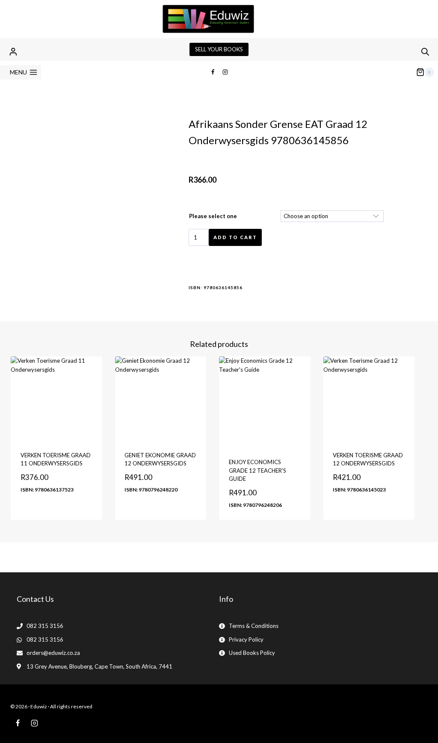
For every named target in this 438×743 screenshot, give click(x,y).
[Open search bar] (425, 51)
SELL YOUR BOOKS (219, 49)
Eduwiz (38, 706)
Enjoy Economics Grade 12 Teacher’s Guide (257, 470)
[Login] (13, 51)
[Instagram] (225, 72)
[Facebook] (212, 72)
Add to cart (235, 237)
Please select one (213, 216)
